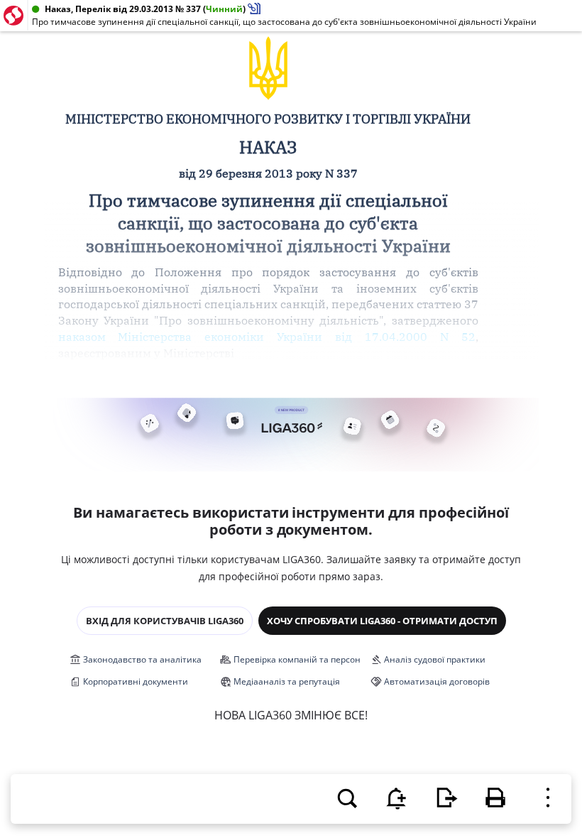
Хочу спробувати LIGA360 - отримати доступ (382, 620)
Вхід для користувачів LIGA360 (164, 620)
